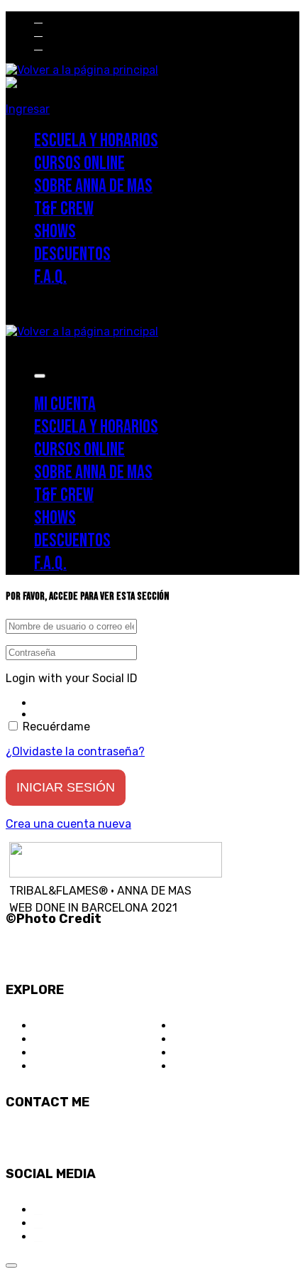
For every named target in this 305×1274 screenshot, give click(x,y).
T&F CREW (61, 1066)
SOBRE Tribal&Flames (91, 1025)
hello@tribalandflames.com (78, 1138)
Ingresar (28, 109)
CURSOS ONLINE (77, 1039)
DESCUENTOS (210, 1039)
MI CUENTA (203, 1066)
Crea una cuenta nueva (68, 824)
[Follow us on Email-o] (38, 45)
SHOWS (193, 1025)
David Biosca (43, 954)
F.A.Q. (189, 1052)
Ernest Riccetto (50, 937)
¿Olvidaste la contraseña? (75, 751)
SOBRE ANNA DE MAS (91, 1052)
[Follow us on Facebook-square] (38, 31)
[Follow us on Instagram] (38, 18)
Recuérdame (55, 726)
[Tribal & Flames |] (82, 70)
